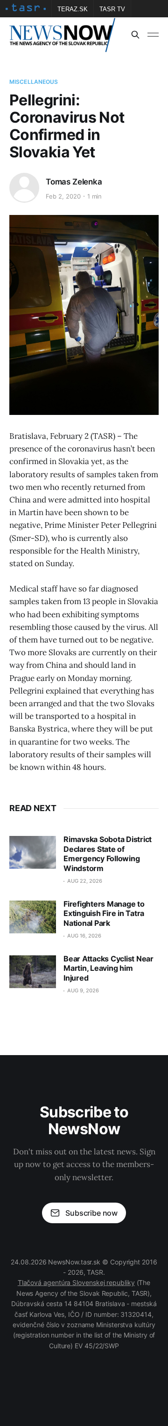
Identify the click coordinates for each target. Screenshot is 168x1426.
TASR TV (112, 9)
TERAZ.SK (72, 9)
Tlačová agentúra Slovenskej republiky (76, 1282)
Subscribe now (91, 1213)
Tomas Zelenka (74, 181)
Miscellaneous (33, 81)
